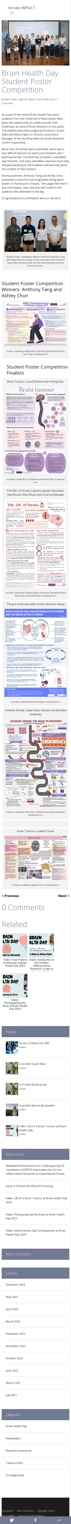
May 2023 (12, 1297)
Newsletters (13, 1438)
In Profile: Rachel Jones (33, 1084)
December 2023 (15, 1284)
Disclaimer (7, 1510)
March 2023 (13, 1321)
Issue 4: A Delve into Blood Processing (29, 1186)
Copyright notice (45, 1510)
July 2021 (11, 1395)
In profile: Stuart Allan (32, 1064)
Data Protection (25, 1510)
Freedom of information (31, 1515)
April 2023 (12, 1309)
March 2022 (13, 1383)
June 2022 (12, 1370)
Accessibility (8, 1515)
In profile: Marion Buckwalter (37, 1105)
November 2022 (16, 1346)
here (45, 354)
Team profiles (14, 1463)
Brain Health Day (45, 99)
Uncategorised (15, 1475)
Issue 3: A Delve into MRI (34, 1043)
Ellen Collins (11, 99)
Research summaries (19, 1451)
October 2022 (14, 1358)
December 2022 (15, 1334)
